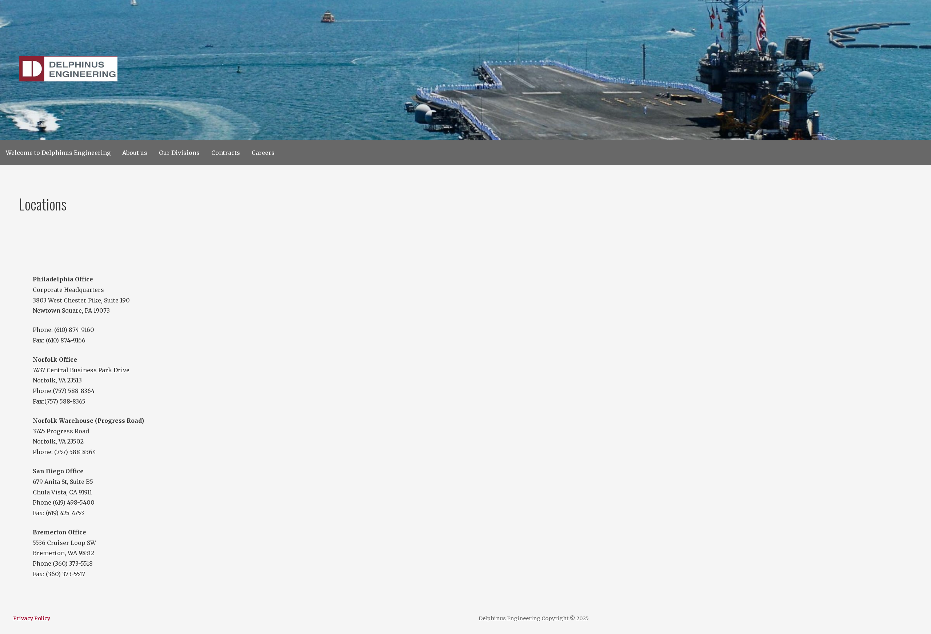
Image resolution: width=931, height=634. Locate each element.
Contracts (225, 152)
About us (134, 152)
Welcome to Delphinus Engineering (58, 152)
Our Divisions (179, 152)
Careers (263, 152)
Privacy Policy (31, 618)
